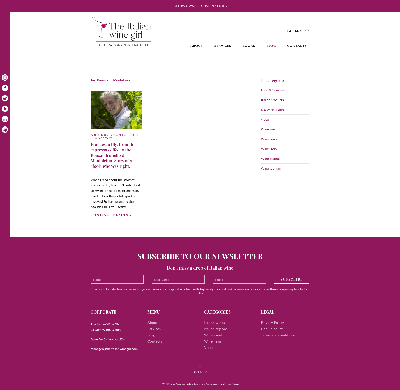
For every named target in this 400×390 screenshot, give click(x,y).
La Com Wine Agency (106, 329)
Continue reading (111, 214)
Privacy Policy (272, 322)
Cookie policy (272, 329)
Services (222, 46)
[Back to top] (200, 367)
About (196, 46)
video (265, 119)
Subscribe (292, 279)
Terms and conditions (278, 335)
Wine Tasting (270, 158)
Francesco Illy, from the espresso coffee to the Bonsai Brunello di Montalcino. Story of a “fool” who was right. (113, 155)
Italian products (272, 100)
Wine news (269, 139)
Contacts (297, 46)
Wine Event (269, 129)
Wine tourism (271, 168)
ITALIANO (294, 31)
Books (248, 46)
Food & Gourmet (273, 90)
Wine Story (103, 138)
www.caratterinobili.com (226, 384)
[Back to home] (122, 31)
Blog (271, 46)
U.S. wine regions (273, 109)
